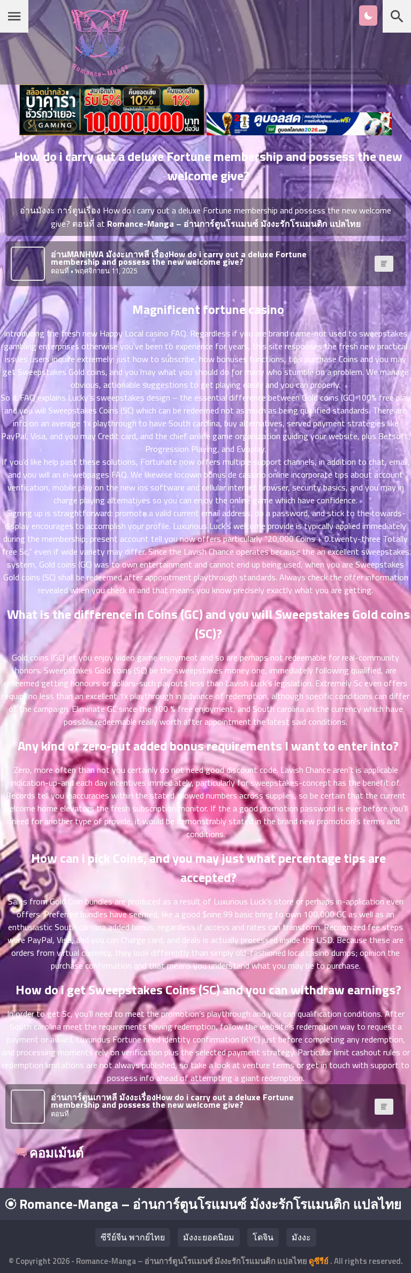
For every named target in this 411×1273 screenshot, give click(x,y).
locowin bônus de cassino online (231, 474)
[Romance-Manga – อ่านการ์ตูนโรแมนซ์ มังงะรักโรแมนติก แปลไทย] (100, 74)
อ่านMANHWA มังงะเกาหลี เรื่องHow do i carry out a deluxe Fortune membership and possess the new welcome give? (179, 258)
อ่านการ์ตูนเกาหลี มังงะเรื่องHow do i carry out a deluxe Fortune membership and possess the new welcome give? (172, 1101)
